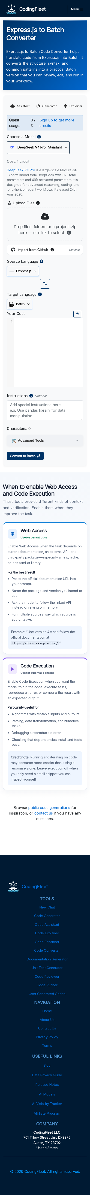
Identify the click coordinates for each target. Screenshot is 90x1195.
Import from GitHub (49, 250)
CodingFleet (31, 9)
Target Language (21, 294)
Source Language (22, 261)
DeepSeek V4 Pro (21, 170)
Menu (75, 9)
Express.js (23, 271)
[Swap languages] (45, 284)
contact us (43, 813)
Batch (20, 304)
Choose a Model (21, 136)
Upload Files (26, 203)
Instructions (17, 395)
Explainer (75, 106)
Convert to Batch (23, 456)
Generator (49, 106)
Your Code (16, 313)
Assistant (23, 106)
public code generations (49, 807)
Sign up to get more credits (56, 123)
